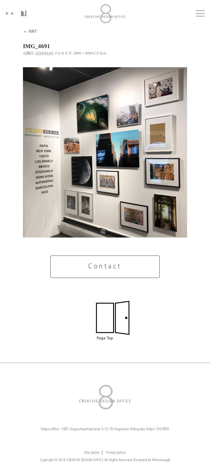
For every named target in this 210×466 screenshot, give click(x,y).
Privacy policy (116, 453)
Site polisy (92, 453)
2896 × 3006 (83, 53)
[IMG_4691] (105, 152)
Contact (105, 266)
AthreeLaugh (161, 460)
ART (30, 31)
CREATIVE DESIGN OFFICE (105, 13)
